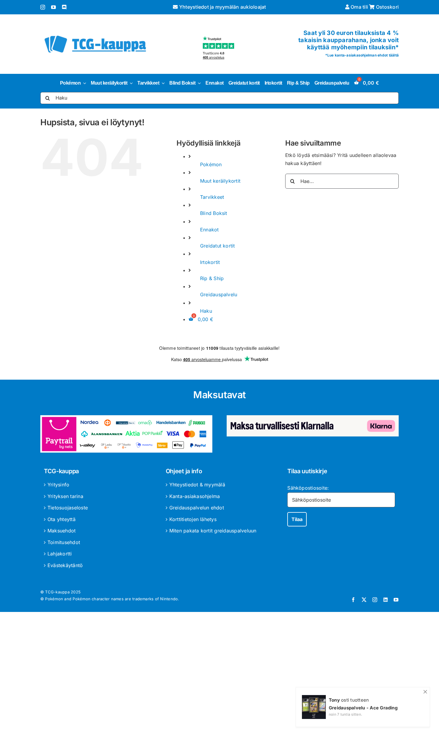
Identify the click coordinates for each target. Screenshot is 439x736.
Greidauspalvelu (218, 294)
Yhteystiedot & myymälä (197, 485)
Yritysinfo (58, 485)
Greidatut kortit (217, 246)
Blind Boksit (213, 213)
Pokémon (211, 164)
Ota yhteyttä (61, 519)
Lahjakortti (59, 554)
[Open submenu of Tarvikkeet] (162, 83)
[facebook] (353, 599)
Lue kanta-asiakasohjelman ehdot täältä (363, 55)
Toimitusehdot (63, 542)
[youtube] (53, 7)
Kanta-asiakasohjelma (194, 496)
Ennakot (209, 230)
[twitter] (364, 599)
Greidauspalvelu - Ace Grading (363, 708)
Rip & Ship (212, 278)
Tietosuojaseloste (67, 508)
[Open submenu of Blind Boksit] (198, 83)
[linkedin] (385, 599)
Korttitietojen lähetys (193, 519)
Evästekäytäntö (65, 565)
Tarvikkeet (212, 197)
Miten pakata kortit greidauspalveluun (213, 531)
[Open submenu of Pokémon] (83, 83)
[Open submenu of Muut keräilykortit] (130, 83)
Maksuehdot (61, 531)
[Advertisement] (219, 675)
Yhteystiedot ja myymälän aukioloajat (222, 7)
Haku (206, 311)
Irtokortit (210, 262)
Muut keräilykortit (220, 181)
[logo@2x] (95, 34)
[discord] (64, 7)
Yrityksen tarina (65, 496)
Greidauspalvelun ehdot (196, 508)
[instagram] (42, 7)
